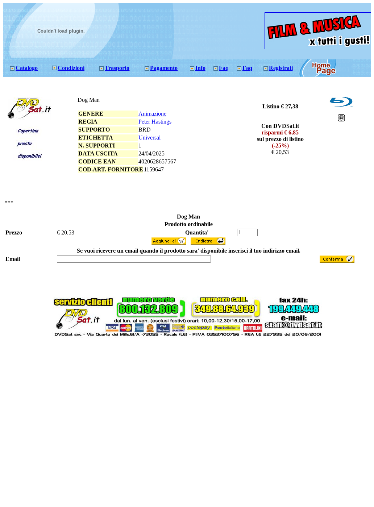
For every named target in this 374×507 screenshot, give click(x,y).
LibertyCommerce (176, 341)
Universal (149, 137)
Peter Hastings (154, 122)
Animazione (152, 114)
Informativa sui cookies (207, 341)
